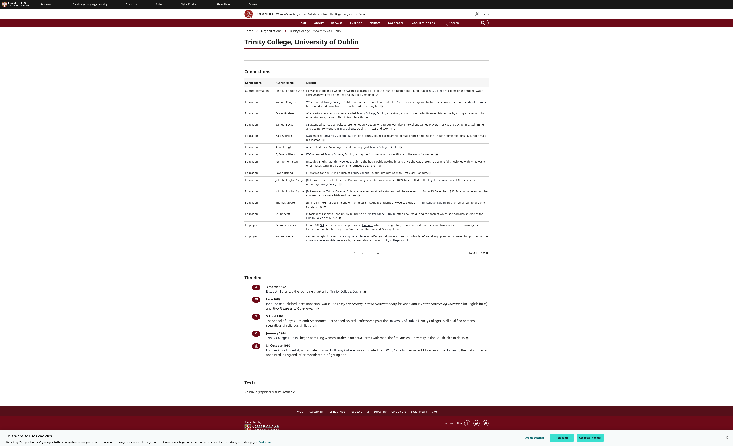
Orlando (264, 13)
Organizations (271, 31)
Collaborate (398, 411)
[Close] (727, 437)
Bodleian (452, 350)
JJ (307, 161)
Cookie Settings (534, 437)
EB (307, 173)
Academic (46, 4)
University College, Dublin (340, 136)
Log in (485, 13)
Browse (336, 23)
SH (322, 225)
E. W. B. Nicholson (395, 350)
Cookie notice (266, 442)
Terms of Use (336, 411)
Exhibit (375, 23)
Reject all (562, 437)
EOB (309, 154)
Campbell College (354, 236)
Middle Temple (477, 102)
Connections (259, 83)
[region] (366, 438)
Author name (285, 83)
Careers (253, 4)
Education (131, 4)
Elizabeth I (273, 291)
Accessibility (315, 411)
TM (329, 202)
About (319, 23)
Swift (400, 102)
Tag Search (396, 23)
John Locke (274, 304)
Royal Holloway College (338, 350)
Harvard (367, 225)
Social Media (419, 411)
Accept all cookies (590, 437)
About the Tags (423, 23)
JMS (308, 180)
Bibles (158, 4)
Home (302, 23)
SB (307, 124)
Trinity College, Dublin (371, 113)
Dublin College (315, 218)
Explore (356, 23)
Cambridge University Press (15, 4)
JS (307, 214)
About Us (222, 4)
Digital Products (189, 4)
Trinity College (435, 91)
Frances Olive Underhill (282, 350)
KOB (309, 136)
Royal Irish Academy (441, 180)
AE (307, 147)
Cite (434, 411)
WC (308, 102)
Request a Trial (359, 411)
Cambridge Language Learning (90, 4)
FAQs (299, 411)
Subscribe (380, 411)
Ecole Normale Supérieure (323, 240)
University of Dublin (403, 321)
